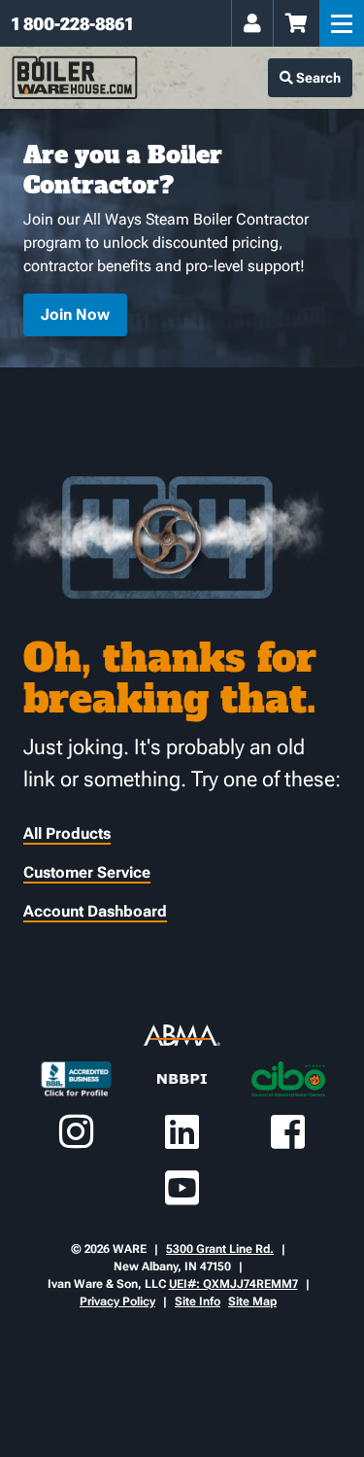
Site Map (252, 1301)
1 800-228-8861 (72, 24)
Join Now (75, 314)
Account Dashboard (95, 911)
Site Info (197, 1301)
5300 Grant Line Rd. (220, 1249)
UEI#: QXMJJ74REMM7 (233, 1284)
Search (317, 78)
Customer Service (86, 872)
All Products (67, 833)
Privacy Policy (117, 1301)
